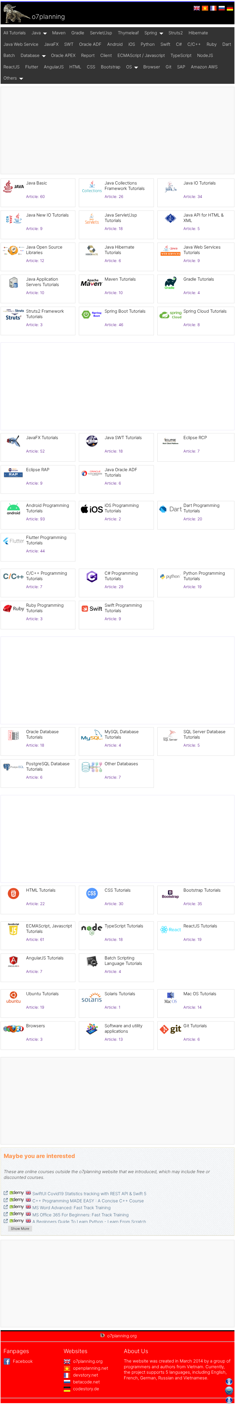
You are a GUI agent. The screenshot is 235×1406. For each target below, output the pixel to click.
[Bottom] (229, 1400)
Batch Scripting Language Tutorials (123, 960)
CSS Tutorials (118, 890)
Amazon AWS (204, 67)
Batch (9, 55)
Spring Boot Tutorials (125, 311)
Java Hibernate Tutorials (119, 249)
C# (179, 44)
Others (10, 78)
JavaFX (51, 44)
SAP (181, 67)
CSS (91, 67)
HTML (75, 67)
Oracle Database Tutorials (42, 734)
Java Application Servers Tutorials (42, 281)
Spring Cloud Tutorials (205, 311)
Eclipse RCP (195, 437)
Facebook (22, 1361)
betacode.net (86, 1382)
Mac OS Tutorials (199, 993)
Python (148, 44)
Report (88, 55)
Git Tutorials (195, 1025)
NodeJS (205, 55)
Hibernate (198, 32)
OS (129, 67)
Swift (165, 44)
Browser (151, 67)
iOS (131, 44)
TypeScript (181, 55)
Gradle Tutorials (198, 279)
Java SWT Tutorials (123, 437)
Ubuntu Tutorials (42, 993)
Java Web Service (20, 44)
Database (30, 55)
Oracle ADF (90, 44)
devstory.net (85, 1375)
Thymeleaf (128, 32)
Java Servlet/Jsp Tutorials (121, 217)
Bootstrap (110, 67)
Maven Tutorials (120, 279)
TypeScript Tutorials (124, 926)
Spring (150, 32)
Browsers (35, 1025)
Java (36, 32)
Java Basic (36, 183)
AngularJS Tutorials (45, 958)
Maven (59, 32)
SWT (68, 44)
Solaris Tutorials (120, 993)
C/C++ (194, 44)
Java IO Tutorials (199, 183)
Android (115, 44)
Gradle (77, 32)
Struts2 (176, 32)
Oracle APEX (63, 55)
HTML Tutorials (41, 890)
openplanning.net (90, 1368)
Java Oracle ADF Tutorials (121, 472)
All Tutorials (14, 32)
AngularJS (54, 67)
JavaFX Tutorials (42, 437)
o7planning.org (87, 1361)
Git (168, 67)
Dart (226, 44)
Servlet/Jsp (101, 32)
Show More (20, 1228)
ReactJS (11, 67)
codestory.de (85, 1388)
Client (106, 55)
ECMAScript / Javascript (141, 55)
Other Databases (121, 763)
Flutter (31, 67)
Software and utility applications (123, 1028)
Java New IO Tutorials (47, 215)
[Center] (229, 1390)
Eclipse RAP (37, 469)
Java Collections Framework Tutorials (125, 185)
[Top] (229, 1381)
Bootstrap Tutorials (202, 890)
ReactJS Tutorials (200, 926)
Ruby (212, 44)
